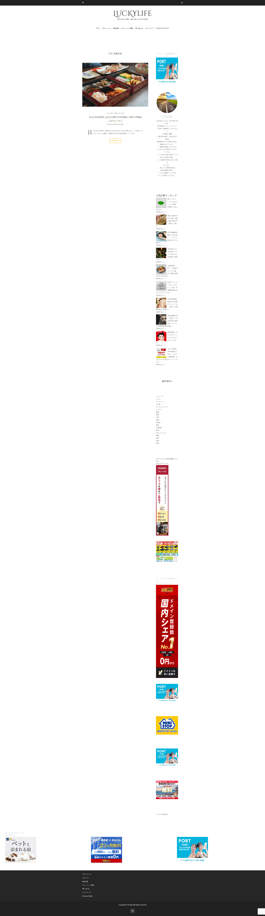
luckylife (120, 124)
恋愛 (157, 420)
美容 (157, 430)
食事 (123, 113)
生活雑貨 (116, 113)
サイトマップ (149, 28)
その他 (108, 113)
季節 (112, 113)
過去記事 (116, 28)
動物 (157, 412)
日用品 (158, 422)
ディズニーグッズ (162, 407)
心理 (157, 417)
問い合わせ (139, 28)
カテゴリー (86, 878)
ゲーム (158, 399)
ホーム (158, 814)
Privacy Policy (162, 28)
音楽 (157, 441)
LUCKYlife (132, 14)
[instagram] (132, 911)
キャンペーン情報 (127, 28)
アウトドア (159, 396)
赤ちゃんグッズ (161, 433)
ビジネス (159, 409)
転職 (157, 435)
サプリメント (160, 402)
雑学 (120, 113)
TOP (97, 28)
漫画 (157, 425)
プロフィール (106, 28)
